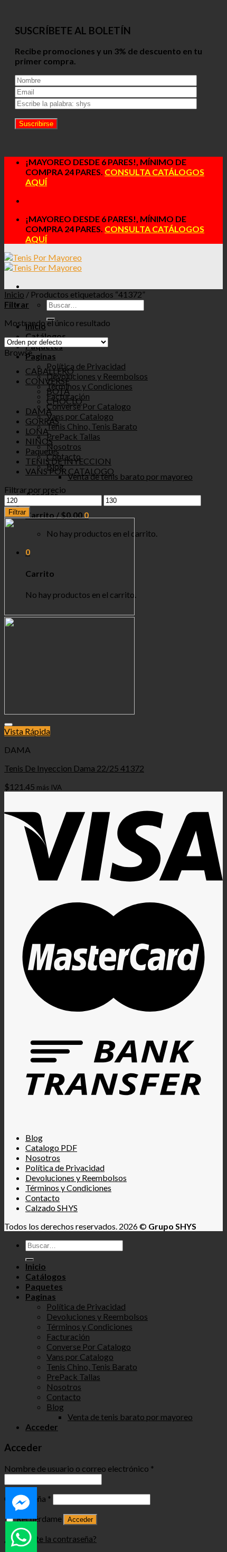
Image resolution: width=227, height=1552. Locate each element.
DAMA (38, 411)
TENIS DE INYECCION (68, 461)
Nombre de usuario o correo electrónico (79, 1468)
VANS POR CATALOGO (69, 471)
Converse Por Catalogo (88, 406)
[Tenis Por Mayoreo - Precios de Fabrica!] (43, 262)
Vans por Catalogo (80, 416)
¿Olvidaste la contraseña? (50, 1539)
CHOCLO (64, 401)
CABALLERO (49, 371)
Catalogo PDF (51, 1147)
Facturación (68, 1336)
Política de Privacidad (86, 366)
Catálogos (45, 1276)
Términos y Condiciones (89, 386)
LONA (37, 431)
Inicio (14, 294)
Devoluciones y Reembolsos (97, 376)
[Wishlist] (8, 724)
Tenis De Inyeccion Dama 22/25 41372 (74, 768)
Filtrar (17, 512)
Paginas (40, 356)
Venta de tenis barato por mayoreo (130, 476)
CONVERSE (47, 381)
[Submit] (29, 1259)
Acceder (80, 1520)
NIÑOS (39, 441)
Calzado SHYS (51, 1208)
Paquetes (42, 451)
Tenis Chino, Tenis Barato (91, 426)
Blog (34, 1137)
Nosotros (63, 446)
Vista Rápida (27, 731)
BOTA (58, 391)
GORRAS (42, 421)
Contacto (42, 1198)
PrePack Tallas (73, 436)
